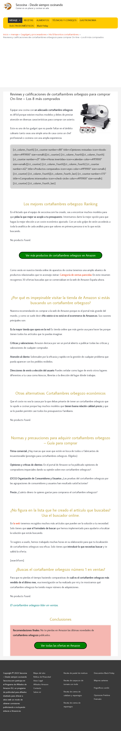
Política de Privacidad (42, 677)
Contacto (37, 688)
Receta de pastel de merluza (75, 673)
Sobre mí (37, 692)
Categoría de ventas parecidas (76, 274)
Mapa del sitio (39, 673)
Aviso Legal (38, 680)
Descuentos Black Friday (104, 673)
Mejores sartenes (101, 680)
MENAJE (13, 20)
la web (17, 523)
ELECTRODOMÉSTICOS (22, 25)
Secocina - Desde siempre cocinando (39, 5)
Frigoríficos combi (101, 688)
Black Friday (42, 25)
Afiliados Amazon (40, 684)
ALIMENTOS (43, 20)
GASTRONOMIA (88, 20)
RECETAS (28, 20)
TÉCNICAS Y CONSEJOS (64, 20)
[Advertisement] (60, 64)
